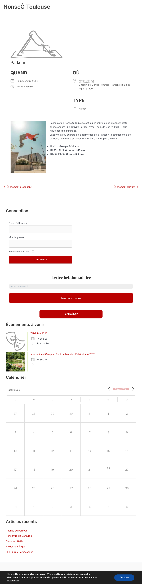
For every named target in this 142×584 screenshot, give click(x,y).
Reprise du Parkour (16, 530)
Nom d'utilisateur (18, 223)
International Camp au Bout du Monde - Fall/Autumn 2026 (62, 354)
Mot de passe (16, 237)
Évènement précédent (18, 187)
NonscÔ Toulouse (26, 6)
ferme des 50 (86, 81)
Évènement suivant (126, 187)
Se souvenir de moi (19, 251)
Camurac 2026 (14, 541)
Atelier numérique (15, 546)
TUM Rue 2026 (38, 333)
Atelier (82, 108)
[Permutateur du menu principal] (135, 6)
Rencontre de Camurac (19, 535)
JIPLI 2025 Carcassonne (19, 552)
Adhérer (71, 314)
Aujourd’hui (121, 389)
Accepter (124, 577)
